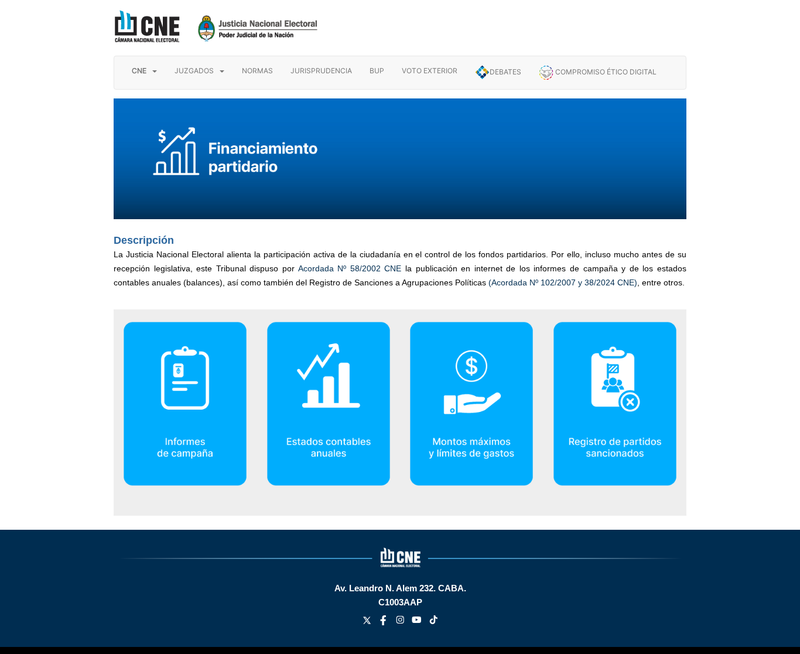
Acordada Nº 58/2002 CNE (350, 268)
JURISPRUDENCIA (321, 70)
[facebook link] (384, 622)
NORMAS (257, 70)
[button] (144, 71)
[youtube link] (418, 622)
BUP (377, 70)
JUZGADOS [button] (194, 70)
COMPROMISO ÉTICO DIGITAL (605, 71)
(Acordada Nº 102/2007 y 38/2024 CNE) (562, 282)
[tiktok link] (434, 622)
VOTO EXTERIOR (429, 70)
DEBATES (505, 71)
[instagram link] (401, 622)
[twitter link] (368, 622)
